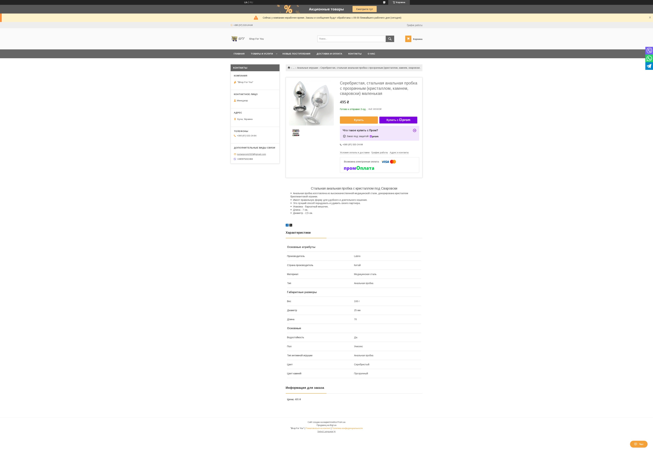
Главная (239, 53)
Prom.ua (341, 422)
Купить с (392, 120)
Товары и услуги (262, 53)
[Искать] (390, 39)
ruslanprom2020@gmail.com (251, 154)
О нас (371, 53)
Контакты (355, 53)
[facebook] (287, 225)
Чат (641, 444)
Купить (359, 120)
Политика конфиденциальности (347, 428)
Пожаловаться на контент (318, 428)
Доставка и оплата (329, 53)
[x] (290, 225)
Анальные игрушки (307, 67)
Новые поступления (296, 53)
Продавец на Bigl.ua (326, 425)
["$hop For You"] (238, 45)
